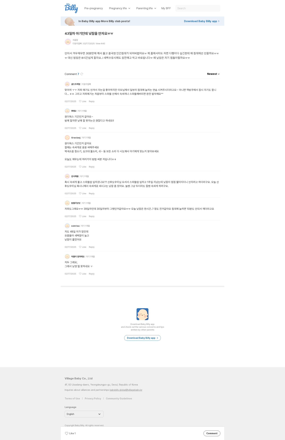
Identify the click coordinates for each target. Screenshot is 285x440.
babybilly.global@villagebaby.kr (126, 390)
